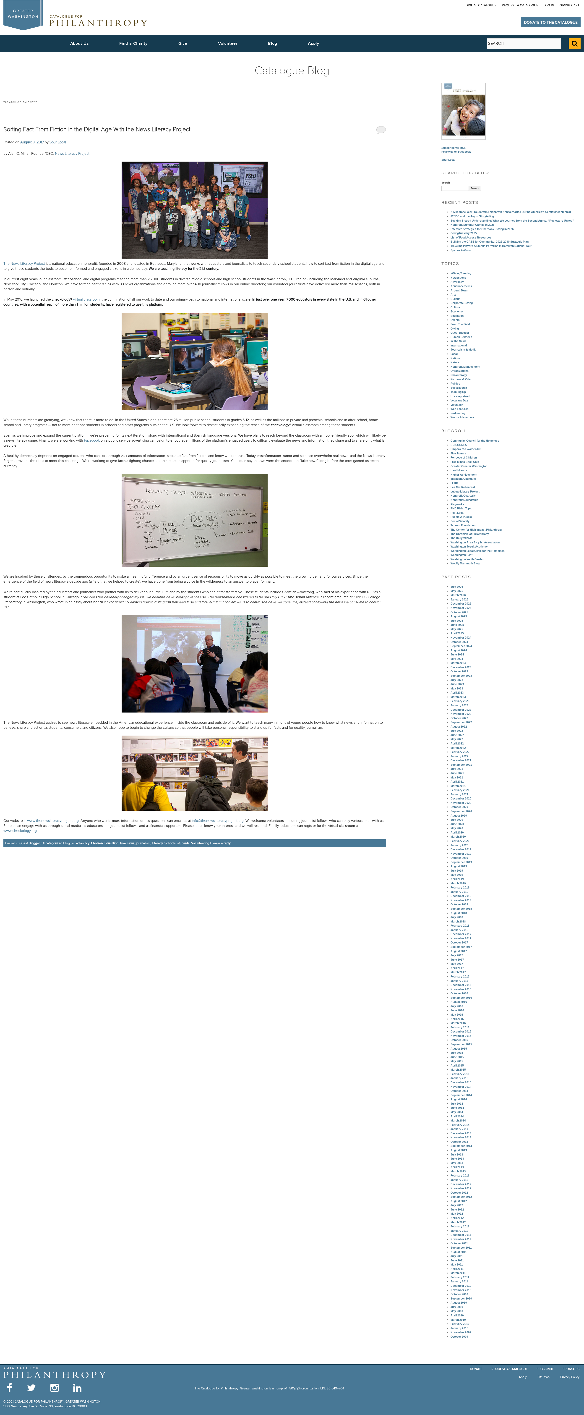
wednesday (458, 413)
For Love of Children (464, 457)
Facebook (92, 440)
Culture (455, 307)
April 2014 (457, 1116)
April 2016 (457, 1019)
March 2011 (458, 1273)
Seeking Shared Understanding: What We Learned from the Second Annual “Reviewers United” (512, 220)
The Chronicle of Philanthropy (470, 534)
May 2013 (457, 1163)
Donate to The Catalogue (551, 22)
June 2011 (457, 1260)
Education (111, 843)
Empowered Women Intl (466, 449)
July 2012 (457, 1205)
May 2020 (457, 828)
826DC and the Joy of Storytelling (472, 216)
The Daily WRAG (461, 538)
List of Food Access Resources (471, 237)
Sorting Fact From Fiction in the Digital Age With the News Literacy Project (96, 129)
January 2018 (459, 930)
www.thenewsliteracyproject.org (53, 821)
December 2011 (461, 1235)
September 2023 (461, 675)
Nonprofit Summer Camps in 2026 (473, 224)
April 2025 (457, 633)
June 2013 (457, 1158)
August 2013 (459, 1150)
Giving (455, 328)
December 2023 (461, 667)
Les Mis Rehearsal (463, 487)
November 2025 (461, 608)
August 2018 (459, 913)
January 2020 (459, 845)
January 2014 (459, 1129)
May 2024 (457, 658)
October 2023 (459, 671)
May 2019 (457, 874)
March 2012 (458, 1222)
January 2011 (459, 1281)
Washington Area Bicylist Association (475, 542)
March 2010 (458, 1319)
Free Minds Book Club (465, 462)
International (459, 345)
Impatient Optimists (463, 478)
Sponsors (571, 1369)
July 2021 (457, 768)
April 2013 (457, 1167)
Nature (455, 362)
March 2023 (458, 697)
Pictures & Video (461, 379)
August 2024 (459, 650)
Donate (476, 1369)
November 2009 (461, 1332)
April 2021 (457, 781)
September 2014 (461, 1095)
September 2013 (461, 1146)
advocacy (82, 843)
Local (454, 354)
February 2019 (460, 887)
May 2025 (457, 629)
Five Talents (458, 453)
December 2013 (461, 1133)
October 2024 (459, 642)
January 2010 (459, 1328)
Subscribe (545, 1369)
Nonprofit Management (465, 366)
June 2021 (457, 773)
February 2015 (460, 1074)
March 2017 (458, 972)
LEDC (454, 483)
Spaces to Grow (461, 250)
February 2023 (460, 701)
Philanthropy (459, 375)
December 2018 (461, 896)
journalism (143, 843)
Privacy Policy (569, 1377)
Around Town (459, 290)
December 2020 (461, 798)
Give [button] (183, 43)
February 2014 (460, 1125)
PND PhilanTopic (461, 508)
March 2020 (458, 836)
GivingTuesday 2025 (464, 233)
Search (445, 182)
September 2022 (461, 722)
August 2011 (459, 1252)
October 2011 (459, 1243)
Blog (272, 43)
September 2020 (461, 811)
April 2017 (457, 968)
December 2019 (461, 849)
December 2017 (461, 934)
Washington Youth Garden (467, 559)
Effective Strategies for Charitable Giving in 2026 (482, 229)
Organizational (460, 370)
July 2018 (457, 917)
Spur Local (58, 142)
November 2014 (461, 1086)
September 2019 (461, 862)
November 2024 (461, 637)
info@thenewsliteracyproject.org (218, 821)
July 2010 (457, 1307)
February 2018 (460, 925)
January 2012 (459, 1230)
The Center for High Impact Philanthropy (477, 529)
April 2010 (457, 1315)
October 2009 (459, 1336)
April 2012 (457, 1218)
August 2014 (459, 1099)
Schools (170, 843)
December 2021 (461, 760)
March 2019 (458, 883)
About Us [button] (79, 43)
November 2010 (461, 1290)
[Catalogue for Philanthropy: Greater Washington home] (75, 15)
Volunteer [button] (227, 43)
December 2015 (461, 1031)
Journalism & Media (463, 349)
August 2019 (459, 866)
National (456, 358)
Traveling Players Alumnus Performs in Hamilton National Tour (491, 246)
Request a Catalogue (520, 5)
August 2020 (459, 815)
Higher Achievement (464, 474)
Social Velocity (460, 521)
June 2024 (457, 654)
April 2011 (457, 1269)
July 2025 (457, 620)
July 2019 (457, 870)
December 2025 (461, 603)
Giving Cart (569, 5)
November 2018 (461, 900)
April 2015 (457, 1065)
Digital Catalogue (481, 5)
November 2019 (461, 853)
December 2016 (461, 985)
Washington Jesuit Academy (469, 546)
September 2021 (461, 764)
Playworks (457, 504)
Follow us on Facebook (456, 151)
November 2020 (461, 802)
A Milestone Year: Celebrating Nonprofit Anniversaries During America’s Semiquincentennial (511, 212)
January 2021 (459, 794)
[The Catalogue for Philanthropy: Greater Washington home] (54, 1372)
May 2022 (457, 739)
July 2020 (457, 819)
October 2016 (459, 993)
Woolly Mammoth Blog (465, 563)
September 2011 (461, 1247)
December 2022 (461, 709)
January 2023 (459, 705)
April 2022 (457, 743)
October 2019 (459, 857)
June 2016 (457, 1010)
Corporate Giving (462, 303)
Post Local (457, 512)
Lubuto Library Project (465, 491)
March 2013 (458, 1171)
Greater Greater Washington (469, 466)
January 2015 (459, 1078)
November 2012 (461, 1188)
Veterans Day (459, 400)
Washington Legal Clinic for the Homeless (478, 551)
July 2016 (457, 1006)
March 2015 (458, 1069)
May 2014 (457, 1112)
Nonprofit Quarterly (463, 495)
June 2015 (457, 1057)
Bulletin (455, 299)
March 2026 (458, 595)
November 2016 (461, 989)
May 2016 (457, 1014)
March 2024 (458, 663)
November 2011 (461, 1239)
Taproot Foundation (463, 525)
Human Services (461, 337)
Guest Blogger (29, 843)
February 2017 (460, 976)
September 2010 (461, 1298)
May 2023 (457, 688)
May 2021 (457, 777)
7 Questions (458, 277)
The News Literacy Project (24, 264)
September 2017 (461, 947)
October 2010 (459, 1294)
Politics (455, 383)
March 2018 (458, 921)
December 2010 (461, 1285)
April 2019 (457, 879)
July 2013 (457, 1154)
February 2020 (460, 841)
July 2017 (457, 955)
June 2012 (457, 1209)
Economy (457, 311)
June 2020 (457, 824)
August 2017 (459, 951)
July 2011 (457, 1256)
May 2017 (457, 963)
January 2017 (459, 981)
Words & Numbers (462, 417)
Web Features (460, 409)
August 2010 (459, 1302)
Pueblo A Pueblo (461, 517)
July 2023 (457, 680)
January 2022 (459, 756)
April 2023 (457, 692)
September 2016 (461, 997)
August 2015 (459, 1048)
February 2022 (460, 752)
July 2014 (457, 1103)
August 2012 (459, 1201)
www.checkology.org (20, 831)
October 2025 (459, 612)
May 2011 (457, 1264)
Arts (453, 294)
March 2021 (458, 786)
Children (97, 843)
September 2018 (461, 908)
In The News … (460, 341)
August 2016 (459, 1002)
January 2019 (459, 892)
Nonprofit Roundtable (464, 500)
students (183, 843)
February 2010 (460, 1324)
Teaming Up (458, 392)
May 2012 (457, 1213)
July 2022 (457, 730)
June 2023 (457, 684)
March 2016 (458, 1023)
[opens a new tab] (463, 111)
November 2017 (461, 938)
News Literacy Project (72, 154)
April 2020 (457, 832)
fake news (127, 843)
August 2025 (459, 616)
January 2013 (459, 1180)
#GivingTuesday (461, 273)
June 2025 (457, 624)
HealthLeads (459, 470)
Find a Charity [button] (133, 43)
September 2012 (461, 1196)
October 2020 (459, 807)
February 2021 (460, 790)
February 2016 (460, 1027)
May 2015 (457, 1061)
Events (455, 320)
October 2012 (459, 1192)
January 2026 (459, 599)
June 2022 (457, 735)
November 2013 (461, 1137)
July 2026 (457, 586)
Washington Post (461, 555)
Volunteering (200, 843)
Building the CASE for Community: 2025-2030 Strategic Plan (490, 241)
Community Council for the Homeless (475, 440)
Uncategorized (52, 843)
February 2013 (460, 1175)
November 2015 (461, 1036)
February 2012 (460, 1226)
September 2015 (461, 1044)
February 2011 (460, 1277)
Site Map (543, 1377)
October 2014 (459, 1091)
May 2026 (457, 591)
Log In (549, 5)
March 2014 (458, 1120)
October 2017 (459, 942)
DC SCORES (459, 445)
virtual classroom (76, 299)
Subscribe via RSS (453, 147)
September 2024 (461, 646)
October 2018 (459, 904)
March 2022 (458, 747)
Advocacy (457, 281)
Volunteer (457, 404)
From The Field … (462, 324)
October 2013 (459, 1141)
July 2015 (457, 1052)
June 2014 (457, 1107)
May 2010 (457, 1311)
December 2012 (461, 1184)
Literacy (157, 843)
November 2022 (461, 713)
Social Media (459, 387)
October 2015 (459, 1040)
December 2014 (461, 1082)
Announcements (461, 286)
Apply (313, 43)
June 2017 (457, 959)
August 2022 (459, 726)
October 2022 (459, 718)
